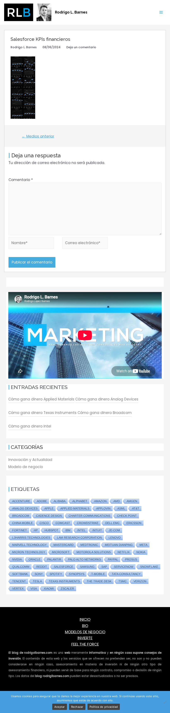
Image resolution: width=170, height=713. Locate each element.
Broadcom (20, 515)
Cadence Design (49, 515)
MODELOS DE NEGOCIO (85, 632)
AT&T (135, 508)
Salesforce (63, 566)
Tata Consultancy (126, 574)
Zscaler (67, 588)
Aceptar (59, 706)
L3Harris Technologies (31, 537)
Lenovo (115, 537)
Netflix (124, 552)
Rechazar (77, 706)
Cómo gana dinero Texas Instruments (42, 412)
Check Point (127, 515)
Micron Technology (28, 552)
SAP (104, 566)
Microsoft (61, 552)
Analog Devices (25, 508)
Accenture (21, 501)
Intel (81, 530)
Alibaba (60, 501)
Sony (39, 574)
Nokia (140, 552)
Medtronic (89, 545)
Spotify (56, 574)
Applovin (103, 508)
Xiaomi (49, 588)
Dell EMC (112, 523)
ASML (121, 508)
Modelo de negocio (25, 466)
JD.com (114, 530)
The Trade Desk (99, 581)
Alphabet (79, 501)
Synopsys (76, 574)
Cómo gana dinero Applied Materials (41, 399)
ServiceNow (123, 566)
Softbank (20, 574)
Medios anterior (38, 136)
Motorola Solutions (93, 552)
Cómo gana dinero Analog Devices (106, 399)
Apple (48, 508)
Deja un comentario (81, 47)
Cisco (44, 523)
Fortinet (19, 530)
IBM (67, 530)
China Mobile (22, 523)
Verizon (140, 581)
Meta (143, 545)
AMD (116, 501)
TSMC (122, 581)
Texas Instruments (64, 581)
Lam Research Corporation (79, 537)
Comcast (63, 523)
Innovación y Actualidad (30, 459)
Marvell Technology (29, 545)
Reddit (41, 566)
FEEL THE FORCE (85, 644)
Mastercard (63, 545)
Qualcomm (20, 566)
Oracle (34, 559)
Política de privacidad (104, 706)
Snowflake (149, 566)
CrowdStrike (87, 523)
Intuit (97, 530)
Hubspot (51, 530)
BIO (85, 625)
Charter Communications (89, 515)
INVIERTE (85, 638)
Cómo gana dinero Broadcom (105, 412)
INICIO (85, 619)
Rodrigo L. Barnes (71, 12)
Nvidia (17, 559)
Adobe (42, 501)
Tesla (37, 581)
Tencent (19, 581)
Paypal (113, 559)
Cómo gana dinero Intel (29, 426)
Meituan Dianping (119, 545)
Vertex (18, 588)
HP (36, 530)
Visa (33, 588)
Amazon (100, 501)
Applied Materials (74, 508)
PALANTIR (54, 559)
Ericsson (133, 523)
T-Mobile (98, 574)
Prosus (131, 559)
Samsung (87, 566)
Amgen (132, 501)
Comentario (20, 179)
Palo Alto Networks (84, 559)
